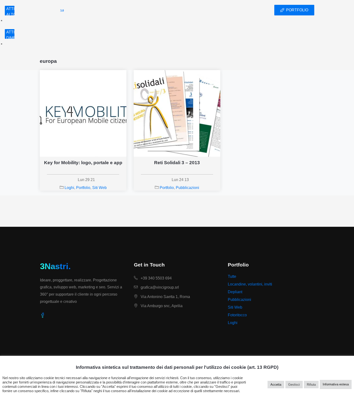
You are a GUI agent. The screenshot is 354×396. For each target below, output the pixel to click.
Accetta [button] (275, 384)
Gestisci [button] (294, 384)
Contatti (248, 10)
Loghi (69, 188)
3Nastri (52, 10)
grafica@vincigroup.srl (159, 287)
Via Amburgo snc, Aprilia (161, 306)
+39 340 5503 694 (156, 278)
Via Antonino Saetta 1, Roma (165, 297)
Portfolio (221, 10)
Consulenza (190, 10)
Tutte (232, 276)
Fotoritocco (237, 315)
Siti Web (99, 188)
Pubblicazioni (187, 188)
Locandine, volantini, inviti (250, 284)
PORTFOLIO (297, 10)
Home (166, 10)
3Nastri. (55, 266)
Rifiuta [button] (311, 384)
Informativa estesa (336, 384)
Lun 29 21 (86, 180)
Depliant (235, 292)
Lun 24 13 (180, 180)
